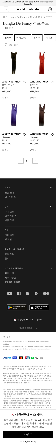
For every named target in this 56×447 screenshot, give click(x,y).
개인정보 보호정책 (26, 328)
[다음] (35, 161)
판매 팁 (8, 239)
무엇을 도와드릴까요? (14, 249)
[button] (50, 9)
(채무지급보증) (19, 369)
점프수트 (47, 16)
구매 (7, 207)
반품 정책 (10, 220)
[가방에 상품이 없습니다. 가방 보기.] (50, 9)
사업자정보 (6, 344)
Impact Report (12, 281)
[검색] (6, 9)
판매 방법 (10, 235)
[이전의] (21, 161)
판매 (7, 230)
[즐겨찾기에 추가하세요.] (24, 82)
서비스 (7, 187)
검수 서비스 (11, 215)
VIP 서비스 (10, 196)
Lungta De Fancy (17, 17)
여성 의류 (35, 16)
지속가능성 (10, 277)
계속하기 (28, 434)
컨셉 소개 (10, 192)
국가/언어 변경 (28, 441)
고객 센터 (10, 254)
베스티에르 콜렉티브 (14, 268)
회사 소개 (10, 273)
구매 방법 (10, 211)
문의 (7, 258)
